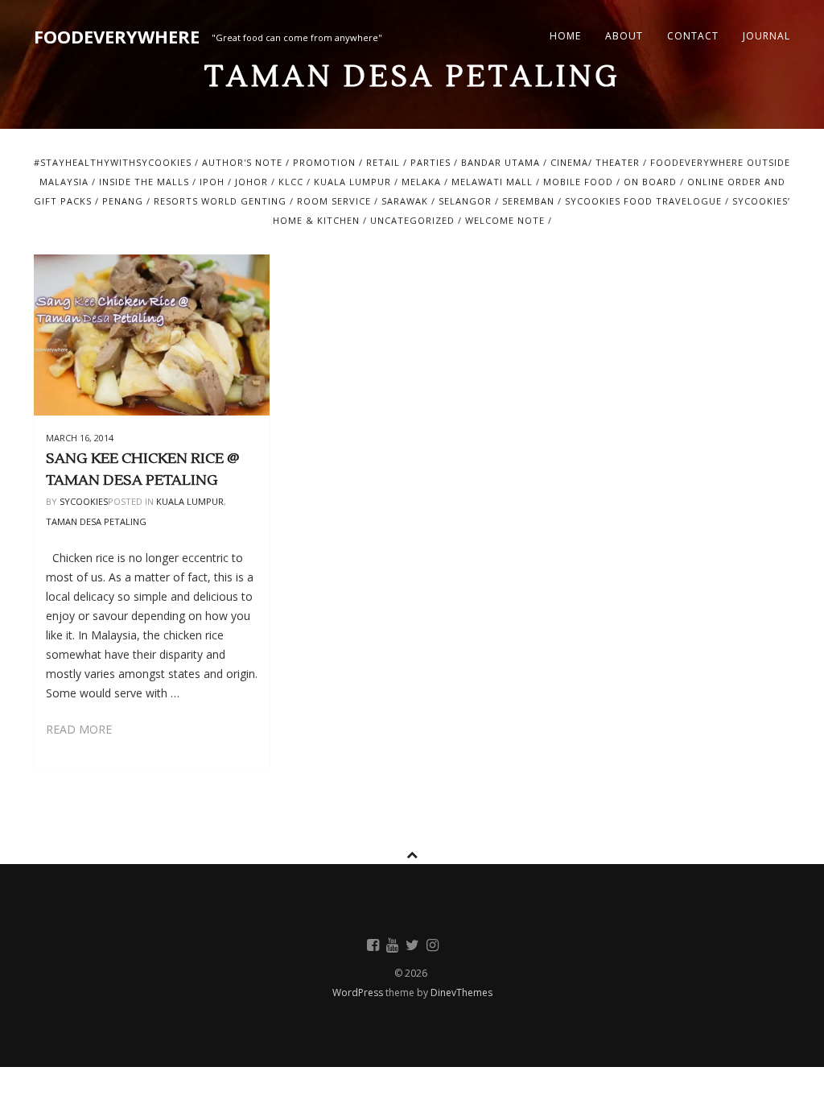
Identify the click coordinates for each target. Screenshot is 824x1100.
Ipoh (212, 182)
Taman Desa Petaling (96, 521)
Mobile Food (578, 182)
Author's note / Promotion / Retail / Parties (326, 162)
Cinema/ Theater (595, 162)
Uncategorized (412, 220)
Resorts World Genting (220, 201)
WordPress (358, 992)
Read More (79, 729)
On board (650, 182)
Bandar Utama (500, 162)
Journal (766, 36)
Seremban (528, 201)
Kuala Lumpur (352, 182)
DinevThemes (461, 992)
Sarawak (404, 201)
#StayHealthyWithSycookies (113, 162)
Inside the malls (144, 182)
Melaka (421, 182)
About (624, 36)
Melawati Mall (492, 182)
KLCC (290, 182)
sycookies (84, 501)
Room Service (334, 201)
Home (565, 36)
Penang (122, 201)
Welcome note (505, 220)
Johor (251, 182)
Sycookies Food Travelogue (643, 201)
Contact (693, 36)
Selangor (465, 201)
